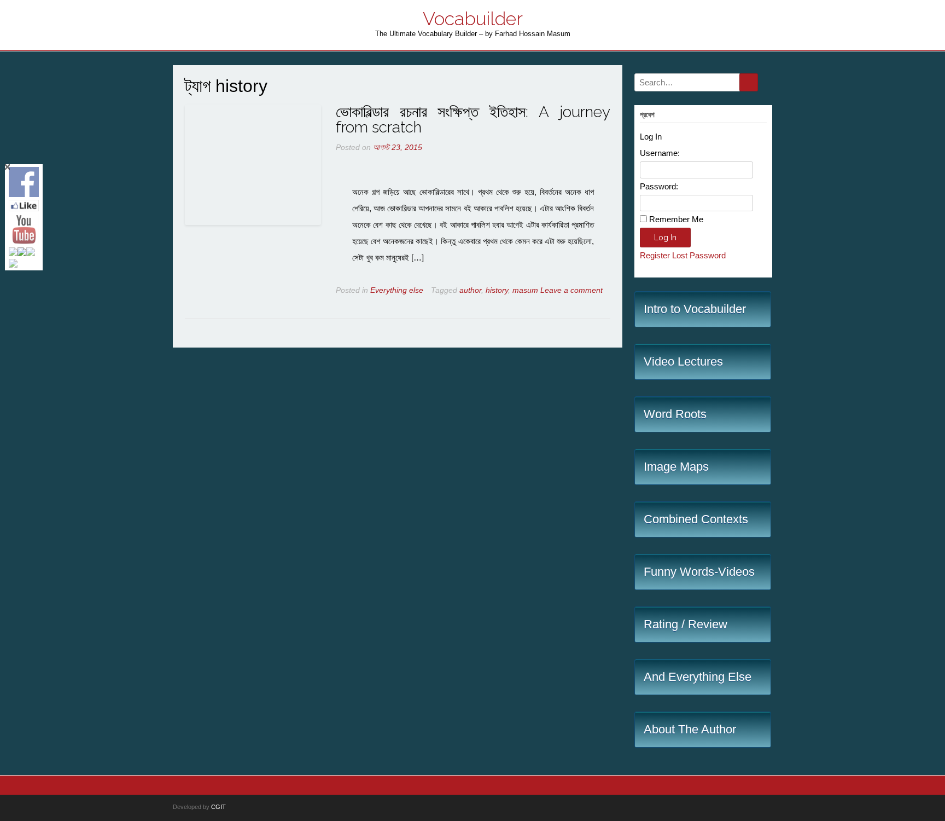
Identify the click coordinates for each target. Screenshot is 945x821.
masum (525, 290)
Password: (659, 186)
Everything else (396, 290)
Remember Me (676, 219)
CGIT (218, 806)
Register (655, 255)
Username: (660, 153)
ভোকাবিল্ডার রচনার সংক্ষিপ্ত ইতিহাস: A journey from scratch (473, 119)
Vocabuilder (473, 18)
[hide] (7, 167)
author (470, 290)
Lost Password (699, 255)
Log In (665, 237)
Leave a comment (571, 290)
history (497, 290)
